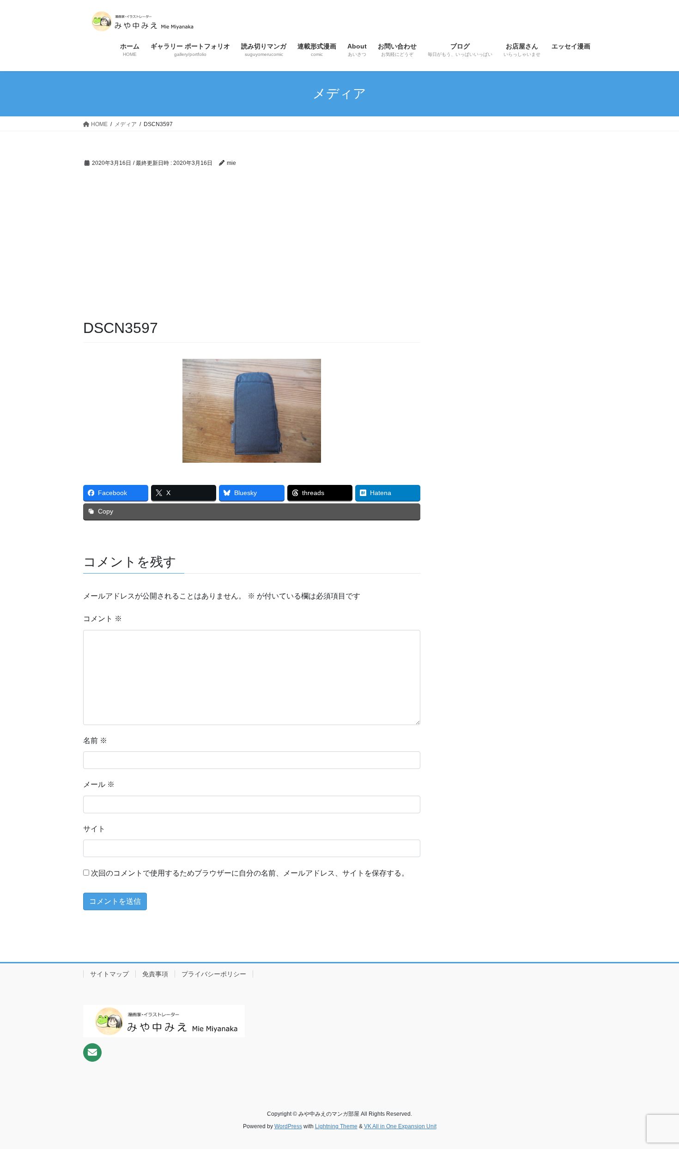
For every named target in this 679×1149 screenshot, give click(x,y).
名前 (95, 740)
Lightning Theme (336, 1126)
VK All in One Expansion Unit (400, 1126)
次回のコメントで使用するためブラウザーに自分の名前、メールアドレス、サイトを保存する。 (250, 873)
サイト (94, 829)
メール (99, 784)
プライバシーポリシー (214, 974)
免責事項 (155, 974)
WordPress (288, 1126)
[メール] (92, 1052)
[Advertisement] (251, 248)
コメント (102, 619)
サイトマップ (109, 974)
